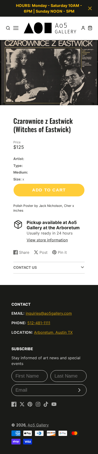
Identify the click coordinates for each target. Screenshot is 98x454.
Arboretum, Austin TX (53, 332)
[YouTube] (54, 404)
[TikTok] (46, 404)
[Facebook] (14, 404)
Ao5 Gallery (38, 425)
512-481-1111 (38, 322)
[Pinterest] (30, 404)
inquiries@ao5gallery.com (49, 313)
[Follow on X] (22, 404)
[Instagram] (38, 404)
